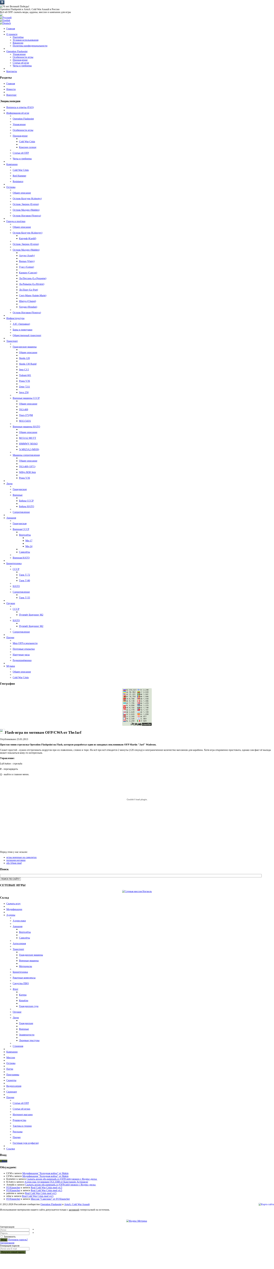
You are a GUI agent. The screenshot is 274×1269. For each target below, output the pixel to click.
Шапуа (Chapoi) (27, 301)
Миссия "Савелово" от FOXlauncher (50, 1199)
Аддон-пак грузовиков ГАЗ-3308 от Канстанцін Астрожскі (56, 1181)
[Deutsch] (5, 23)
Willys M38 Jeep (27, 472)
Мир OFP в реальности (25, 643)
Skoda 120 (24, 358)
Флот (15, 989)
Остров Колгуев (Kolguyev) (27, 232)
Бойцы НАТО (26, 506)
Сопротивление (21, 512)
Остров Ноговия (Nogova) (27, 215)
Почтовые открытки (24, 649)
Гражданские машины (25, 346)
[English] (5, 20)
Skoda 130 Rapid (27, 364)
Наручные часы (21, 654)
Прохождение (20, 60)
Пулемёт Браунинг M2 (31, 614)
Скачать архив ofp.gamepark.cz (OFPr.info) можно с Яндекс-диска (61, 1179)
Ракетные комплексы (24, 977)
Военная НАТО (21, 557)
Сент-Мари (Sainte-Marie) (32, 295)
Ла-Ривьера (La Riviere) (31, 284)
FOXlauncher (13, 1187)
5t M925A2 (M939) (29, 449)
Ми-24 (28, 546)
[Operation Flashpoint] (1, 15)
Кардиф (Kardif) (27, 238)
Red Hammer (19, 175)
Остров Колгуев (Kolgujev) (27, 198)
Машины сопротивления (26, 455)
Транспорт (18, 949)
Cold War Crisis (27, 141)
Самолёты (24, 552)
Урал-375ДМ (26, 415)
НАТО (16, 586)
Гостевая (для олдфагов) (26, 1143)
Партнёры (18, 37)
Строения (18, 1046)
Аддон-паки (19, 920)
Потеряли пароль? (18, 1239)
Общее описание (22, 192)
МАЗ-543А (25, 421)
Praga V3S (24, 381)
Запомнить (10, 1236)
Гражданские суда (28, 1006)
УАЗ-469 (23, 409)
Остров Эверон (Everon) (26, 204)
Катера (22, 994)
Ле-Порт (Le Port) (28, 289)
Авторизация (7, 1242)
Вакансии (18, 42)
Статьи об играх (21, 1108)
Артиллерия (19, 943)
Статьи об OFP (21, 153)
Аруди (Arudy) (27, 255)
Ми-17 (28, 540)
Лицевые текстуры (29, 1040)
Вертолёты (25, 535)
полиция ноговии (16, 860)
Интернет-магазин (23, 1114)
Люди (16, 1017)
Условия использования (25, 40)
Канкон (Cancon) (28, 272)
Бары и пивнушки (22, 329)
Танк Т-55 (24, 597)
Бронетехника (20, 972)
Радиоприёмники (22, 660)
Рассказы (18, 1131)
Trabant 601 (25, 375)
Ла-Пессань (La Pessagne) (32, 278)
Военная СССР (21, 529)
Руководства (19, 1120)
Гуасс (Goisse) (26, 267)
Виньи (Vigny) (27, 261)
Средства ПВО (21, 983)
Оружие (17, 1012)
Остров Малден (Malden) (26, 210)
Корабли (23, 1000)
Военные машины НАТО (26, 426)
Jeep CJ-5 (24, 369)
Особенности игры (23, 57)
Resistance (18, 181)
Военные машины (29, 960)
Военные (18, 495)
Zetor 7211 (24, 386)
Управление (19, 54)
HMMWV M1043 (28, 443)
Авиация (17, 926)
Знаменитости (26, 1034)
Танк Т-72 (24, 574)
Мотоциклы (25, 966)
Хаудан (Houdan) (28, 306)
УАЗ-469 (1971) (27, 466)
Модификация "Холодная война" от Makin (45, 1173)
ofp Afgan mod (14, 863)
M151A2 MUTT (27, 438)
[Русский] (6, 17)
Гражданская (19, 523)
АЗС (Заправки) (21, 324)
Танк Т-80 (24, 580)
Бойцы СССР (26, 500)
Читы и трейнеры (22, 65)
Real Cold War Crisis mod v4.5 (46, 1187)
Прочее (17, 1137)
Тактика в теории (22, 1126)
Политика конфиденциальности (30, 45)
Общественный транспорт (27, 335)
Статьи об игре (21, 62)
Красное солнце (27, 147)
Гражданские (20, 489)
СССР (16, 569)
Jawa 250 (24, 392)
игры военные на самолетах (21, 857)
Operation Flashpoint (23, 118)
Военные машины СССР (26, 398)
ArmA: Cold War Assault (77, 1204)
